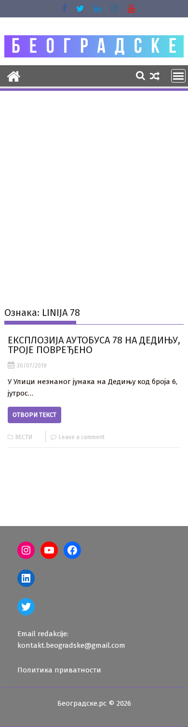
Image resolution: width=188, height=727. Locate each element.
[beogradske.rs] (14, 75)
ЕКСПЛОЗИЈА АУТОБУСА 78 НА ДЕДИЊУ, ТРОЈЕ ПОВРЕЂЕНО (94, 345)
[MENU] (178, 76)
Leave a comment (82, 437)
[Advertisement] (94, 191)
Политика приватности (59, 670)
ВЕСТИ (23, 437)
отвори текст (34, 414)
